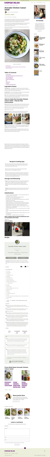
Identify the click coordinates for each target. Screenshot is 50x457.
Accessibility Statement (39, 455)
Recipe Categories (39, 2)
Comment (6, 428)
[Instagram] (44, 451)
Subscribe (13, 453)
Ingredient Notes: (8, 65)
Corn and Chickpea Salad (13, 418)
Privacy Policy (35, 455)
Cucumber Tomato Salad (20, 418)
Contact (16, 453)
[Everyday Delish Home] (12, 3)
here (7, 185)
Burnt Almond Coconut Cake (41, 51)
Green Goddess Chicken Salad (24, 384)
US (21, 266)
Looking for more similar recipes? (11, 84)
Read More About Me (16, 401)
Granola (40, 71)
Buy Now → (9, 332)
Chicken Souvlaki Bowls (42, 58)
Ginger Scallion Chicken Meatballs (42, 65)
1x (25, 266)
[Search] (44, 3)
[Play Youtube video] (17, 229)
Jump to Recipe (7, 14)
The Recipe (7, 83)
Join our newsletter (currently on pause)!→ (25, 0)
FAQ (6, 80)
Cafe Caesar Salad (27, 19)
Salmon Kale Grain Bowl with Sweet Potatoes (42, 38)
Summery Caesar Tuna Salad (8, 383)
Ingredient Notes (8, 74)
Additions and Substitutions (10, 79)
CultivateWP (44, 455)
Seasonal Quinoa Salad (26, 418)
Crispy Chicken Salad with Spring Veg (16, 384)
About (35, 2)
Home (32, 2)
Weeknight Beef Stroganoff (42, 44)
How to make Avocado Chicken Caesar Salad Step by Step (14, 75)
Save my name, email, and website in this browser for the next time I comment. (14, 442)
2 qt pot (9, 331)
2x (26, 266)
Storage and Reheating (9, 78)
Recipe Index (6, 453)
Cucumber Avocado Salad (7, 418)
